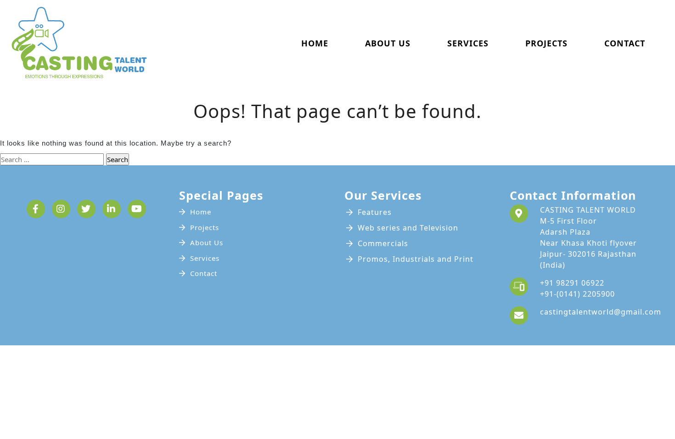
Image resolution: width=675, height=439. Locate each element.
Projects (546, 43)
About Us (388, 43)
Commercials (383, 243)
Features (375, 212)
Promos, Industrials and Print (415, 259)
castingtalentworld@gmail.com (600, 312)
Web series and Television (408, 228)
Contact (624, 43)
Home (314, 43)
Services (468, 43)
